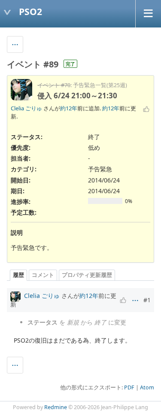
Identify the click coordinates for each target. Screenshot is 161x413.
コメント (43, 275)
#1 (147, 300)
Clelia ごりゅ (26, 108)
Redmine (55, 407)
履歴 (18, 275)
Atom (147, 387)
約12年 (68, 108)
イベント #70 (53, 85)
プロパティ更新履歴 (87, 275)
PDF (129, 387)
